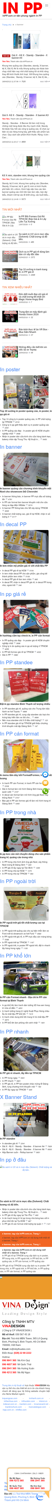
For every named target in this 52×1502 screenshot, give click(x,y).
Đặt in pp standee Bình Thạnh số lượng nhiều (25, 704)
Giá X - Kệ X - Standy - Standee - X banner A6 (23, 1149)
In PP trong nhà (18, 812)
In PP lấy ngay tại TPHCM (14, 1089)
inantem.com (25, 1403)
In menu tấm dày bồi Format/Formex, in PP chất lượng (26, 777)
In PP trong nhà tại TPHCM (15, 873)
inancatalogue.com (37, 1406)
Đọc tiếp (44, 81)
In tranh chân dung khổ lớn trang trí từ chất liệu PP (25, 1016)
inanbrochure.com (13, 1406)
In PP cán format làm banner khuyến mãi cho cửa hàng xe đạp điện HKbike (25, 503)
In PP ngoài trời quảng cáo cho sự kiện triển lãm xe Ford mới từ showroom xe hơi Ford (25, 932)
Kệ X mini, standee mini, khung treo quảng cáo (26, 175)
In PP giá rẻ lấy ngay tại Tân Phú (17, 1215)
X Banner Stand (18, 1096)
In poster (10, 369)
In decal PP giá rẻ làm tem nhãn (17, 579)
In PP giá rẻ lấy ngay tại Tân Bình (17, 867)
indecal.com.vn (10, 1403)
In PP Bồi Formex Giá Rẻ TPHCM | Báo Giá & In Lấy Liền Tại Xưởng (32, 219)
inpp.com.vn (8, 1409)
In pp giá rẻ (13, 593)
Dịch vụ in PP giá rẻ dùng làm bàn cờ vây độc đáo (34, 253)
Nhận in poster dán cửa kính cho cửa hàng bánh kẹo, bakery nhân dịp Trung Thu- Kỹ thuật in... (26, 438)
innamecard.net (41, 1403)
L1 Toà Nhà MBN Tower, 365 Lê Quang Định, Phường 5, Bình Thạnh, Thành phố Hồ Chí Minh (24, 1497)
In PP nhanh (14, 1031)
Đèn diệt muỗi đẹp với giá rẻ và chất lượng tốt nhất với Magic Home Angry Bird (33, 296)
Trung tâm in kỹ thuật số (13, 1385)
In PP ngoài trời (18, 881)
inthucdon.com (28, 1401)
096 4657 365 (9, 1364)
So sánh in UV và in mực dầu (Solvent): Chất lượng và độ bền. (34, 236)
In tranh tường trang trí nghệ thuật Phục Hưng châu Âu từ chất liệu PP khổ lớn (25, 1012)
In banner (11, 446)
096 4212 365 (9, 1372)
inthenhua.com (10, 1401)
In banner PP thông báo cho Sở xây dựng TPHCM (25, 507)
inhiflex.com (21, 1409)
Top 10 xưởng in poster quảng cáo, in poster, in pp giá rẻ (26, 413)
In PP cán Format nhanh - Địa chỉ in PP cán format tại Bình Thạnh (23, 999)
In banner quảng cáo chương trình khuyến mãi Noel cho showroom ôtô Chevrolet (25, 490)
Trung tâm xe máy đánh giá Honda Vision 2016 (33, 313)
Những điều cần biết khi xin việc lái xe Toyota (33, 348)
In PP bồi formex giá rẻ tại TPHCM (18, 651)
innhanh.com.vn (36, 1398)
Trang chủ (6, 25)
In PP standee (16, 662)
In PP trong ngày (10, 1077)
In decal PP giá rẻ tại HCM (14, 570)
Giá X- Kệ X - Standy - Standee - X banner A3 (25, 115)
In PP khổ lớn (15, 955)
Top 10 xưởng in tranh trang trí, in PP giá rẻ (33, 270)
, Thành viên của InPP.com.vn (17, 61)
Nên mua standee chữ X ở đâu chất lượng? (22, 720)
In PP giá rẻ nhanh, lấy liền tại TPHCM (20, 1073)
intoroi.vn (43, 1401)
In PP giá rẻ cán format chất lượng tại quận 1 (23, 1223)
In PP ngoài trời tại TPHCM (14, 942)
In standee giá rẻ (10, 1143)
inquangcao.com (9, 1398)
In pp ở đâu (13, 1159)
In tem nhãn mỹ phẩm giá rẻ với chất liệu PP (24, 566)
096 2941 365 (9, 1368)
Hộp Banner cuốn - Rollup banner (18, 1152)
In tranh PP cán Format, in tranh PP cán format (23, 783)
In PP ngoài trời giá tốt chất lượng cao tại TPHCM (22, 924)
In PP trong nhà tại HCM (13, 870)
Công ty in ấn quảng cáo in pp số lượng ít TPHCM (25, 646)
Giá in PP (6, 654)
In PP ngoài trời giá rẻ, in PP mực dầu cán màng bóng (26, 936)
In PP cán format (19, 733)
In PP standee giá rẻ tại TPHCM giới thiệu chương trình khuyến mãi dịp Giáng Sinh (25, 724)
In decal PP (13, 524)
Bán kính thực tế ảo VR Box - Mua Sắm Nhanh (34, 330)
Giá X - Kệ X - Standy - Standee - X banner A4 (23, 1146)
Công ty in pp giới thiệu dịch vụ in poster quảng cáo (25, 424)
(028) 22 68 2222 (22, 1353)
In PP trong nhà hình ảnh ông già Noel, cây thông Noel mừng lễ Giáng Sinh (24, 863)
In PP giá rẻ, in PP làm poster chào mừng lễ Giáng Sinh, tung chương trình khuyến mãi (25, 1085)
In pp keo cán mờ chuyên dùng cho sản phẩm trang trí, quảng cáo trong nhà (25, 856)
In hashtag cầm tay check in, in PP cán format (25, 635)
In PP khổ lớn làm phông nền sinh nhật (20, 1022)
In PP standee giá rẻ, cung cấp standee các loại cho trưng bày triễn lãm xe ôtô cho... (26, 716)
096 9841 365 (9, 1360)
